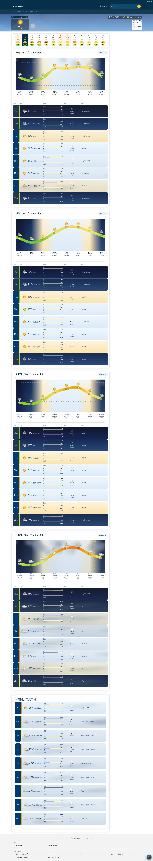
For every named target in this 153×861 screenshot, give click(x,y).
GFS (81, 854)
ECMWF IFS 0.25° (22, 854)
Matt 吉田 (19, 845)
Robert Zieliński (52, 845)
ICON (49, 854)
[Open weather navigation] (149, 857)
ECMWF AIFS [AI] (117, 854)
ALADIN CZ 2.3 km (22, 857)
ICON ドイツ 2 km (53, 857)
